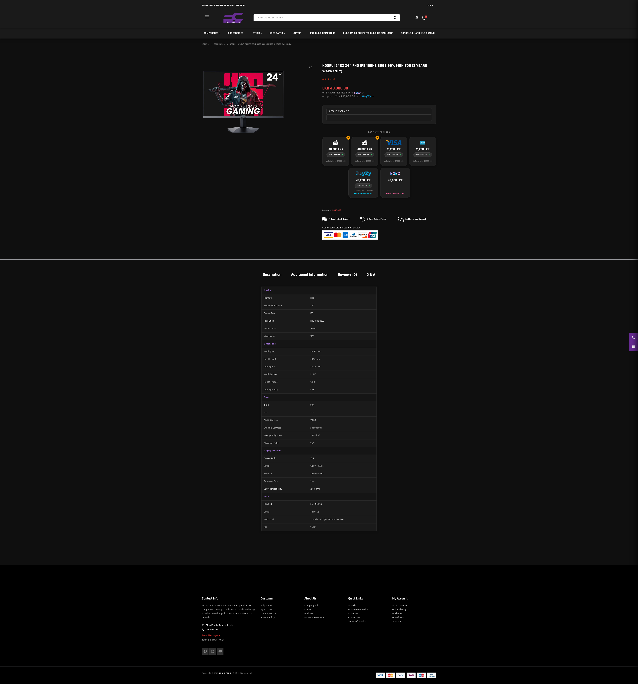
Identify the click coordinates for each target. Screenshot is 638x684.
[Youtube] (220, 651)
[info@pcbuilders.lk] (633, 346)
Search (395, 17)
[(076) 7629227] (633, 337)
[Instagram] (212, 651)
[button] (207, 17)
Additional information (309, 274)
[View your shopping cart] (423, 18)
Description (272, 274)
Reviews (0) (347, 274)
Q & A (371, 274)
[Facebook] (205, 651)
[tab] (272, 274)
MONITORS (336, 210)
